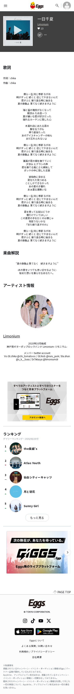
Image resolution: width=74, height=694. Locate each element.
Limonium (43, 24)
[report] (45, 34)
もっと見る (37, 518)
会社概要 (37, 657)
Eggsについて (37, 640)
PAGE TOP (64, 592)
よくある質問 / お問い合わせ (37, 645)
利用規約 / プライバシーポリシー (37, 651)
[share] (39, 34)
